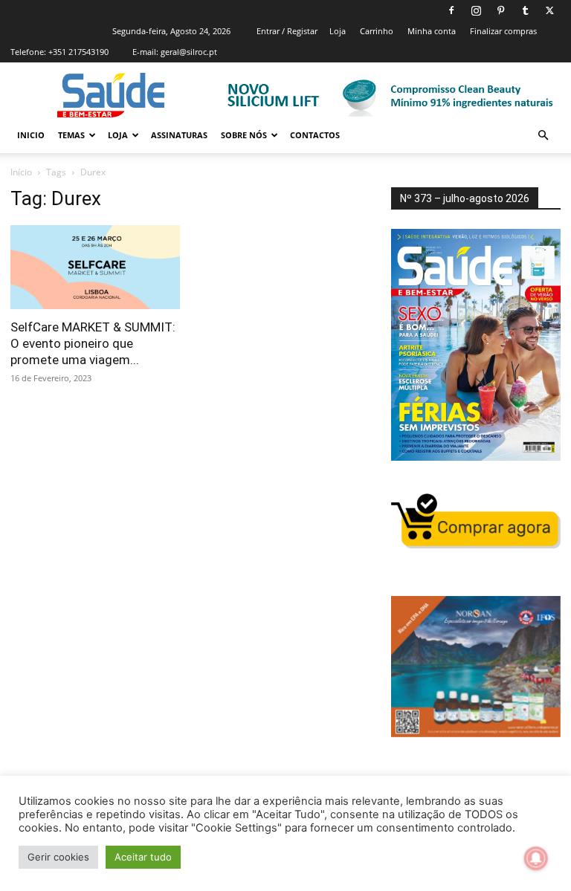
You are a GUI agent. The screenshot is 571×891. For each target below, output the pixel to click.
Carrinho (376, 30)
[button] (543, 136)
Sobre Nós (244, 134)
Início (21, 172)
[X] (549, 10)
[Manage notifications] (536, 858)
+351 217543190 (78, 51)
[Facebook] (451, 10)
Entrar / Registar (287, 30)
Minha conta (431, 30)
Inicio (31, 134)
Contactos (315, 134)
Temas (71, 134)
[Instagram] (476, 10)
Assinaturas (179, 134)
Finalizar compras (503, 30)
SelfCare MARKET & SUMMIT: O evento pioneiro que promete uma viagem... (92, 343)
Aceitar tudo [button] (143, 857)
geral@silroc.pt (189, 51)
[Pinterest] (500, 10)
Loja (337, 30)
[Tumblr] (525, 10)
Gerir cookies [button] (58, 857)
